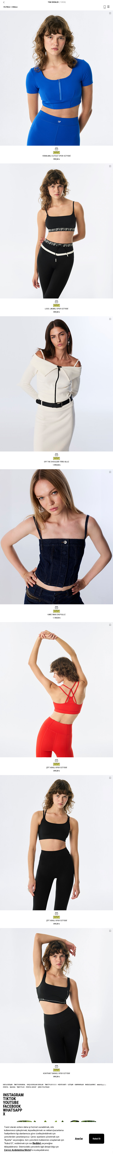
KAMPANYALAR (79, 1084)
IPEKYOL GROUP (31, 1087)
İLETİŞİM (70, 1084)
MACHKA (12, 1087)
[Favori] (110, 13)
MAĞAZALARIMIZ (90, 1084)
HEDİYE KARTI (62, 1084)
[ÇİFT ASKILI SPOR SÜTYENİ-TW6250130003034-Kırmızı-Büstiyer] (56, 689)
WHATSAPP (12, 1110)
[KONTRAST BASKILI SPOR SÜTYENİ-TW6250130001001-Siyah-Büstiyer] (56, 995)
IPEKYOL (5, 1087)
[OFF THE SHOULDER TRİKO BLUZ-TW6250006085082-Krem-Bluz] (56, 383)
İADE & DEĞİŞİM (8, 1084)
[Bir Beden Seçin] (56, 149)
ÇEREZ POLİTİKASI (43, 1087)
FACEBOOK (12, 1106)
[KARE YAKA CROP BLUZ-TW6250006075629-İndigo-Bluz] (56, 536)
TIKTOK (9, 1099)
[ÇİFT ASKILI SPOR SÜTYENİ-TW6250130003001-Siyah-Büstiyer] (56, 842)
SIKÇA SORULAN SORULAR (35, 1084)
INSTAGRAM (13, 1095)
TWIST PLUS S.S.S (50, 1084)
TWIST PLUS (20, 1087)
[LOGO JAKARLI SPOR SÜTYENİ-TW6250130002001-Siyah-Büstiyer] (56, 231)
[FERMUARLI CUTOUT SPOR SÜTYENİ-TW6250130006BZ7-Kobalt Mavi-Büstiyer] (56, 78)
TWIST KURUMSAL (19, 1084)
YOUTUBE (11, 1103)
